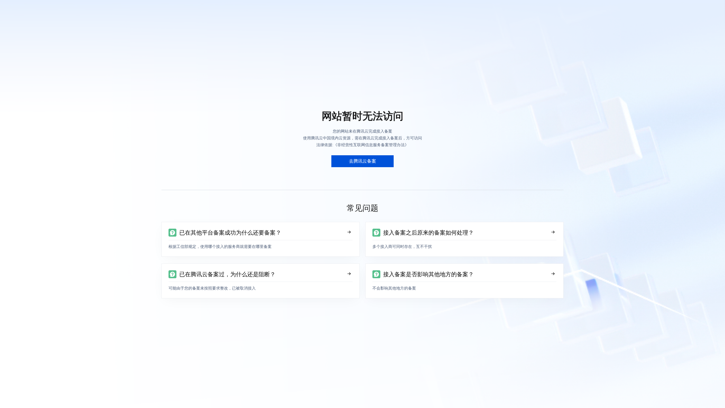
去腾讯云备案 (362, 161)
